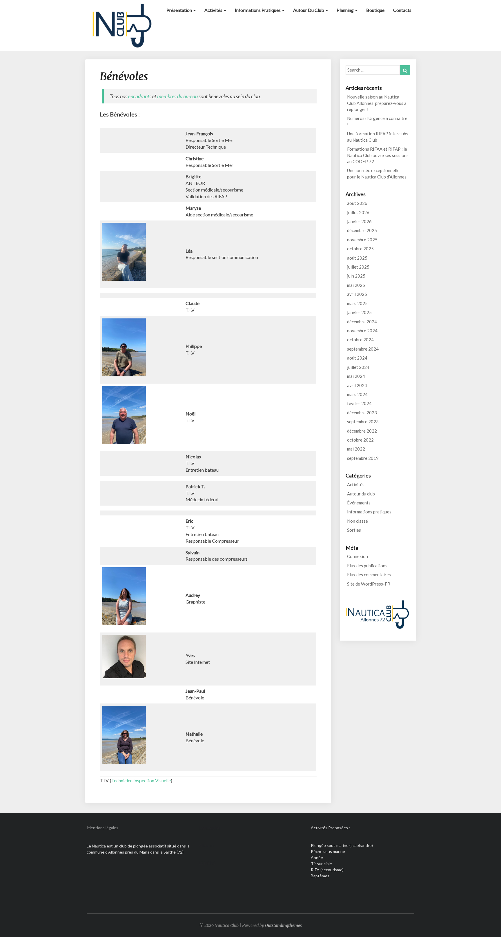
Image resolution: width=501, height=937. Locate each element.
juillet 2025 (358, 266)
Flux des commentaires (369, 574)
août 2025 (357, 257)
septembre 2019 (363, 458)
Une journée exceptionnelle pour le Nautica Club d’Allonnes (376, 173)
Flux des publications (367, 565)
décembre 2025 (362, 230)
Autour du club (309, 10)
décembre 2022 (362, 430)
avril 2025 (357, 294)
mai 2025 (356, 285)
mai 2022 (356, 448)
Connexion (357, 556)
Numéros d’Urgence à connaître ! (377, 121)
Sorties (354, 530)
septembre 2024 (363, 348)
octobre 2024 (360, 339)
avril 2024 (357, 385)
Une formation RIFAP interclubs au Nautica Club (377, 136)
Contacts (402, 10)
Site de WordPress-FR (368, 583)
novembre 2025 (362, 239)
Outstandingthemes (283, 925)
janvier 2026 (359, 221)
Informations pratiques (258, 10)
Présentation (179, 10)
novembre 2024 (362, 330)
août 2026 (357, 203)
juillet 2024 (358, 367)
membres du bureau (177, 96)
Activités (213, 10)
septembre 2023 (363, 421)
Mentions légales (102, 827)
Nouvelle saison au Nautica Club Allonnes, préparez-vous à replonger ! (376, 103)
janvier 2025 (359, 312)
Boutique (375, 10)
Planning (346, 10)
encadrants (139, 96)
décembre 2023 (362, 412)
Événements (359, 502)
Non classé (357, 521)
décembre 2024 (362, 321)
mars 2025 (357, 303)
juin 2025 (356, 275)
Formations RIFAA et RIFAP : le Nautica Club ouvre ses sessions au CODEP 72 (378, 155)
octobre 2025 (360, 248)
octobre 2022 (360, 439)
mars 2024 (357, 394)
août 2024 (357, 357)
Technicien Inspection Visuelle (141, 780)
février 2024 (359, 403)
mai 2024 (356, 376)
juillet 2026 (358, 212)
